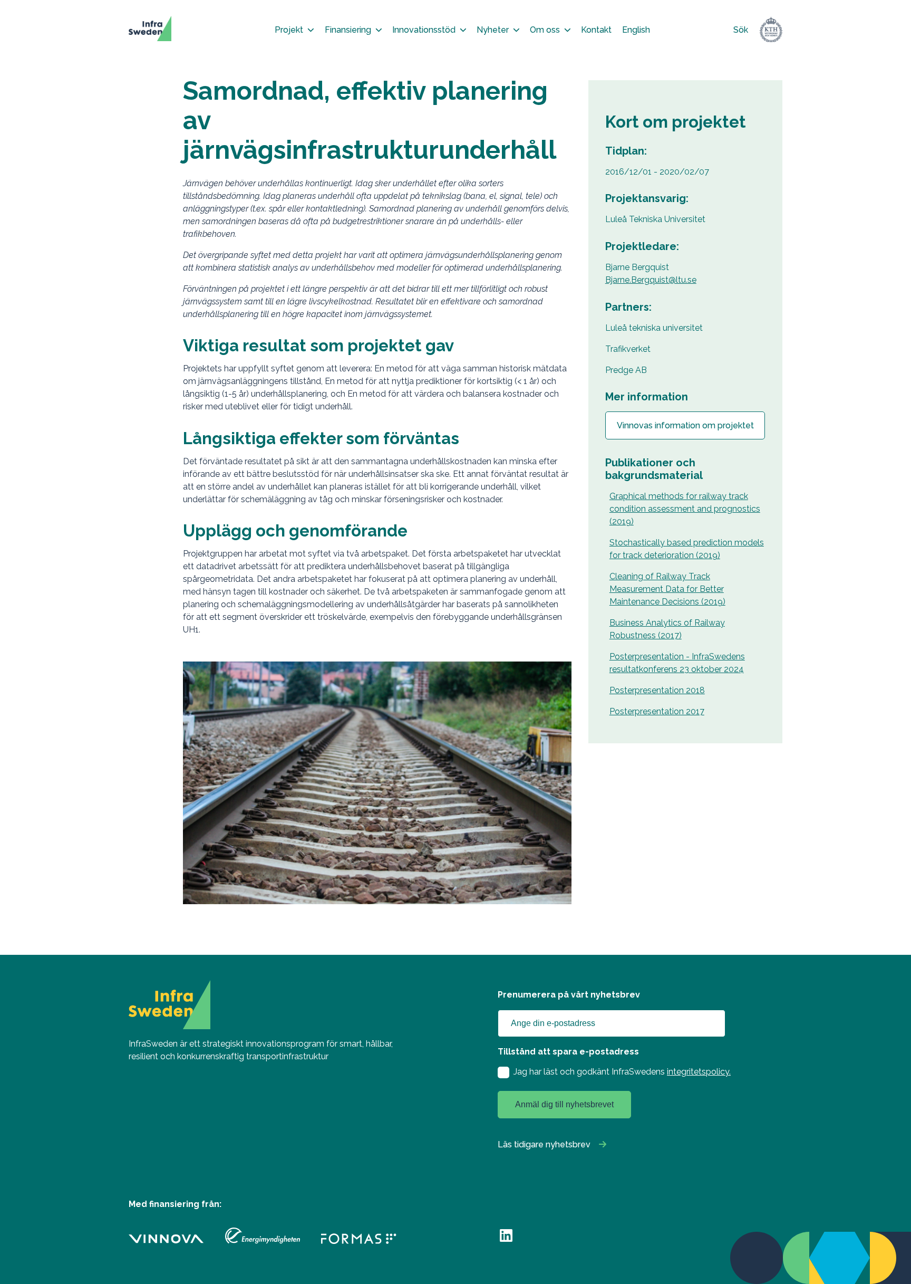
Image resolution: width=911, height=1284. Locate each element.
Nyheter (493, 30)
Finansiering (348, 30)
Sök (740, 30)
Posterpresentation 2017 (656, 711)
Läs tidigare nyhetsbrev (544, 1144)
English (636, 30)
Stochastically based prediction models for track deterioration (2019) (686, 549)
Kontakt (596, 30)
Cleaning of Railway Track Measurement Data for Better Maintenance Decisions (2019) (667, 589)
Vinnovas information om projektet (685, 425)
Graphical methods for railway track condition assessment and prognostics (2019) (684, 508)
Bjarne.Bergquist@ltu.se (650, 280)
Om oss (545, 30)
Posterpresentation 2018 (657, 690)
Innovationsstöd (424, 30)
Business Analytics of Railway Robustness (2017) (667, 629)
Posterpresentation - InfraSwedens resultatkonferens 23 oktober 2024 (677, 662)
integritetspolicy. (699, 1072)
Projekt (289, 30)
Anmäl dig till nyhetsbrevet (564, 1104)
